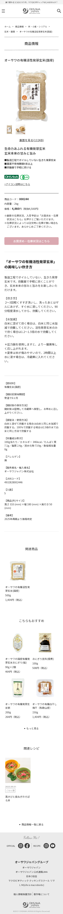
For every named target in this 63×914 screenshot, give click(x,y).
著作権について (42, 894)
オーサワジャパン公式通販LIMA (32, 872)
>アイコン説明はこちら (17, 184)
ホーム (7, 26)
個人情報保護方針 (22, 894)
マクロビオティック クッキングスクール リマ (31, 881)
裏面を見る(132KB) (31, 140)
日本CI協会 (31, 876)
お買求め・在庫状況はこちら (31, 241)
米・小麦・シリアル (37, 26)
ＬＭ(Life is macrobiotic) (31, 885)
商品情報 (19, 26)
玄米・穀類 (9, 31)
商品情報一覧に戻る (33, 824)
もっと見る (32, 728)
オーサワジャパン (31, 867)
